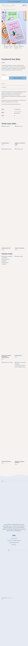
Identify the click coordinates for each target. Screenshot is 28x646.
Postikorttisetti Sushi (6, 248)
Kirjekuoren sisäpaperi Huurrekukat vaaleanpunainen (6, 356)
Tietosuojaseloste (14, 542)
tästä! (19, 104)
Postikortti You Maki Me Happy (20, 143)
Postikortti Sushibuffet (19, 248)
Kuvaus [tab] (3, 83)
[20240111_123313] (14, 27)
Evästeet (14, 544)
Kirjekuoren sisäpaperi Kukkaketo (19, 462)
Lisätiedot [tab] (4, 87)
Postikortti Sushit (5, 143)
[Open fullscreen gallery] (25, 42)
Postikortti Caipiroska (6, 461)
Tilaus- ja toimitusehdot (14, 540)
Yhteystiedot (13, 538)
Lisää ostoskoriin (17, 78)
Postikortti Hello (18, 355)
